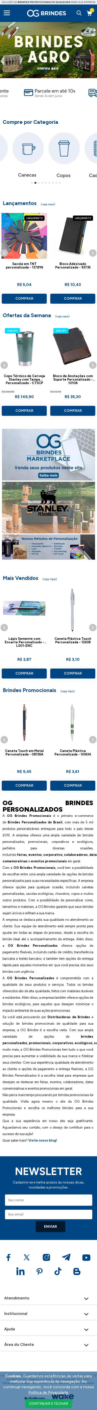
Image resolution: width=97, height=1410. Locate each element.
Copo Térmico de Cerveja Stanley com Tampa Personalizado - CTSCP (24, 379)
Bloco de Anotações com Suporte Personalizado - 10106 (73, 379)
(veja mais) (48, 204)
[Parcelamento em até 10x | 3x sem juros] (48, 93)
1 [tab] (47, 73)
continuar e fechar (48, 1404)
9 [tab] (60, 184)
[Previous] (4, 252)
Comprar (24, 298)
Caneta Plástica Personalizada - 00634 (72, 752)
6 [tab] (50, 184)
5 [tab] (46, 184)
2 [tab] (36, 184)
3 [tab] (40, 184)
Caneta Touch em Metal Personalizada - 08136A (24, 752)
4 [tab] (43, 184)
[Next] (92, 252)
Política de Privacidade (48, 1392)
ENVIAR (50, 1226)
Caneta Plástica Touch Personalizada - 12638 (72, 640)
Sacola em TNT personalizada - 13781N (24, 265)
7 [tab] (53, 184)
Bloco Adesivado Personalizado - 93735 (73, 265)
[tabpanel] (48, 47)
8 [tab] (57, 184)
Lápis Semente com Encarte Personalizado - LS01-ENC (24, 642)
